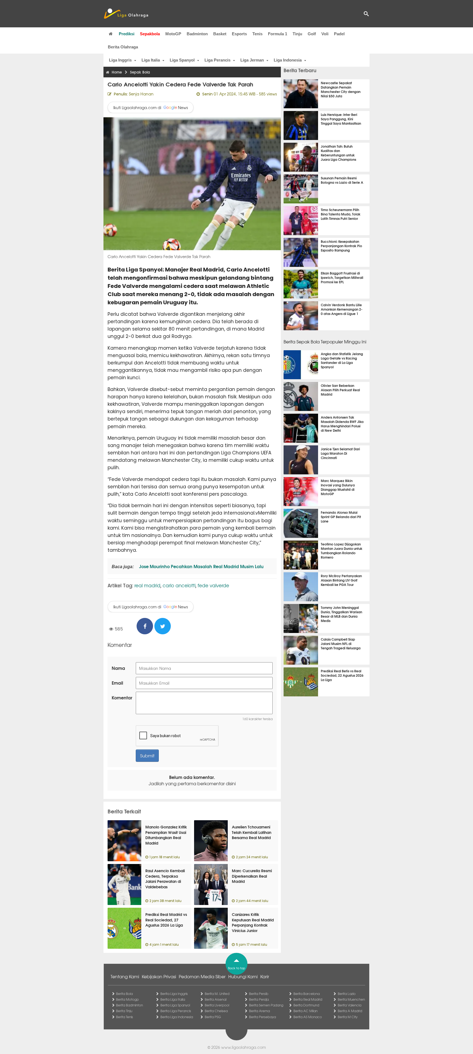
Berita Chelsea (216, 1010)
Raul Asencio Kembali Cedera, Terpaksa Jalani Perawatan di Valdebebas (165, 879)
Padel (339, 33)
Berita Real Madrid (307, 999)
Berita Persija (259, 999)
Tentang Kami (125, 976)
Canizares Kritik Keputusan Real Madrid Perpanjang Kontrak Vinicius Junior (253, 922)
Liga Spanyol (182, 60)
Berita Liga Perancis (175, 1010)
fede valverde (213, 585)
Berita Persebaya (262, 1016)
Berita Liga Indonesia (176, 1016)
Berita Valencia (349, 1005)
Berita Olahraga (123, 47)
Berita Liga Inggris (174, 993)
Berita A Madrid (350, 1010)
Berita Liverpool (217, 1005)
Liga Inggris (120, 60)
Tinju (297, 33)
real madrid (147, 585)
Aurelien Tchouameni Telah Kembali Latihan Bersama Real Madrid (251, 832)
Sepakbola (150, 33)
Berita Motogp (127, 999)
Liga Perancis (217, 60)
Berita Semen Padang (266, 1005)
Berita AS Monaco (307, 1016)
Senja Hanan (141, 94)
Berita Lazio (347, 993)
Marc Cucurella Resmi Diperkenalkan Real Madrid (252, 876)
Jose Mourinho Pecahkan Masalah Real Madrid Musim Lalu (201, 566)
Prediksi (126, 33)
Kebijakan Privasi (159, 976)
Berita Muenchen (351, 999)
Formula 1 (277, 33)
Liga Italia (151, 60)
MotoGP (173, 33)
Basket (219, 33)
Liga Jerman (252, 60)
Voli (324, 33)
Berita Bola (124, 993)
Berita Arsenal (215, 999)
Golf (312, 33)
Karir (264, 976)
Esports (239, 33)
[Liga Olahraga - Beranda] (125, 13)
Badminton (197, 33)
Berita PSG (213, 1016)
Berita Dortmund (306, 1005)
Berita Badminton (129, 1005)
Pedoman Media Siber (202, 976)
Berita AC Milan (305, 1010)
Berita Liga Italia (172, 999)
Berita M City (347, 1016)
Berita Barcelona (306, 993)
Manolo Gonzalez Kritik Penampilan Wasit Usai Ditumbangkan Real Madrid (166, 835)
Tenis (257, 33)
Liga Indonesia (288, 60)
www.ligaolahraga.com (243, 1047)
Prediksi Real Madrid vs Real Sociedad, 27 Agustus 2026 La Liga (166, 919)
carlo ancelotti (179, 585)
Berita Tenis (124, 1016)
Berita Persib (258, 993)
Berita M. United (217, 993)
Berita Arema (259, 1010)
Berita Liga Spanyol (175, 1005)
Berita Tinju (124, 1010)
